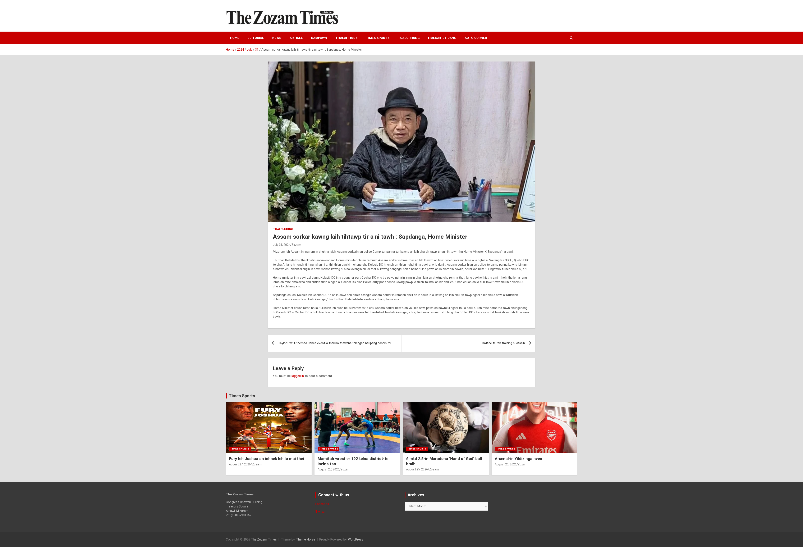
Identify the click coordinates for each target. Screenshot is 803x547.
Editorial (256, 38)
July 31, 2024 (281, 244)
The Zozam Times (264, 539)
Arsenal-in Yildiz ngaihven (518, 458)
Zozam (296, 244)
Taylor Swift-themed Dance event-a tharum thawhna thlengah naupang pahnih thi (334, 343)
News (276, 38)
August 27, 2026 (240, 464)
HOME (234, 38)
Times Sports (242, 395)
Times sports (378, 38)
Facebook (322, 504)
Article (296, 38)
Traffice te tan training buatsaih (503, 343)
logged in (298, 376)
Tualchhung (409, 38)
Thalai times (346, 38)
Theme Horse (305, 539)
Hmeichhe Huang (442, 38)
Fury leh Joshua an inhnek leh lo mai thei (266, 458)
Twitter (320, 512)
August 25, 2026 (417, 469)
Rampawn (319, 38)
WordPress (355, 539)
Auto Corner (476, 38)
